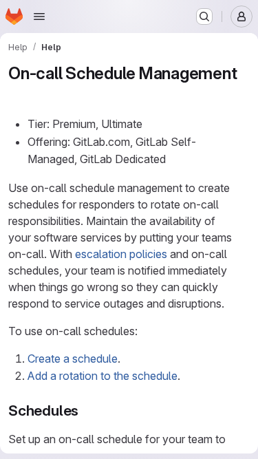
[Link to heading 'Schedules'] (86, 410)
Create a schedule (73, 358)
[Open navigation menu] (39, 17)
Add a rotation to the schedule (103, 376)
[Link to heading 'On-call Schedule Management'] (17, 94)
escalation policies (121, 254)
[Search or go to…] (204, 16)
